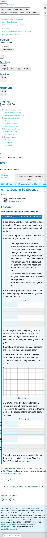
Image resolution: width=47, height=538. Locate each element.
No (13, 500)
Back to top (5, 480)
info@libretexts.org (10, 529)
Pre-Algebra (42, 184)
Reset (3, 65)
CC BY (5, 471)
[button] (8, 142)
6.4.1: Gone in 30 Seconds (23, 468)
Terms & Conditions (19, 524)
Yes (5, 500)
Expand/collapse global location (44, 183)
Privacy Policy (6, 524)
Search (5, 535)
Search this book (6, 42)
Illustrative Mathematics (12, 474)
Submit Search (6, 50)
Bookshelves (26, 184)
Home (11, 184)
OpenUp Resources (16, 201)
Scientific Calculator (12, 126)
